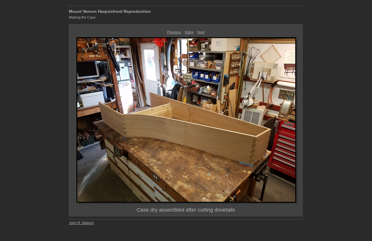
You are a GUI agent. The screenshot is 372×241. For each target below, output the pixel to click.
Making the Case (82, 17)
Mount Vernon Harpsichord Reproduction (110, 11)
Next (201, 32)
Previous (174, 32)
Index (189, 32)
